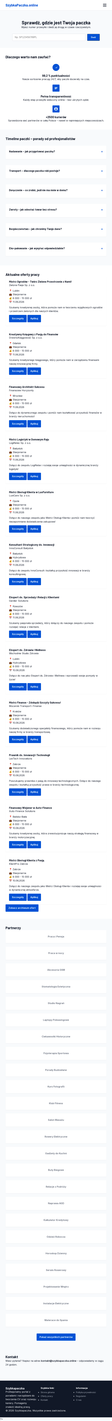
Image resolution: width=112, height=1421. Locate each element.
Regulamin (81, 1396)
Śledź (93, 37)
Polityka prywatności (86, 1392)
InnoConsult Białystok (21, 548)
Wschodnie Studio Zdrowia (23, 653)
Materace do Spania (56, 1320)
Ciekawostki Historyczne (56, 1036)
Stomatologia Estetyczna (56, 986)
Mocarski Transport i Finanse (25, 706)
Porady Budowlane (56, 1070)
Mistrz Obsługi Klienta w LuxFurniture (31, 492)
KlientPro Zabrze (18, 863)
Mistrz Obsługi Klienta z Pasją (26, 860)
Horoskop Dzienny (56, 1253)
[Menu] (104, 5)
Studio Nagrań (56, 1003)
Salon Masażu (56, 1119)
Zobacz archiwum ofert (22, 907)
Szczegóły (18, 318)
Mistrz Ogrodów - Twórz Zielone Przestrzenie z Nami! (40, 281)
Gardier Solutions (18, 600)
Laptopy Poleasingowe (56, 1019)
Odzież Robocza (56, 1236)
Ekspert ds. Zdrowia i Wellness (27, 650)
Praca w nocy (56, 953)
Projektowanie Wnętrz (56, 1286)
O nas (79, 1400)
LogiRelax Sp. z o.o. (20, 442)
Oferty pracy (47, 1396)
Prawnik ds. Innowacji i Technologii (29, 755)
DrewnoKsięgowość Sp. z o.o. (25, 337)
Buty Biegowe (56, 1169)
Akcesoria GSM (56, 969)
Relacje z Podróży (56, 1186)
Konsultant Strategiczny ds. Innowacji (31, 544)
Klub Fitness (56, 1103)
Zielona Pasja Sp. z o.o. (22, 285)
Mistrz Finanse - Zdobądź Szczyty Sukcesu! (35, 702)
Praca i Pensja (56, 936)
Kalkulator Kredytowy (56, 1220)
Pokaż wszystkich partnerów (56, 1337)
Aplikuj (34, 318)
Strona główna (48, 1392)
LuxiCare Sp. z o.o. (19, 495)
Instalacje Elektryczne (56, 1303)
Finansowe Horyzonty (21, 390)
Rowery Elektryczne (56, 1136)
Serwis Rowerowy (56, 1270)
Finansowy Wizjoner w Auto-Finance (30, 807)
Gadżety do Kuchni (56, 1153)
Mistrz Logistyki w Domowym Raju (29, 439)
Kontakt (44, 1400)
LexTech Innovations (20, 758)
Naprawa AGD (56, 1203)
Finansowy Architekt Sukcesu (26, 386)
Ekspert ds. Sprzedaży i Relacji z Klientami (34, 597)
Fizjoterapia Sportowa (56, 1053)
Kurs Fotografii (56, 1086)
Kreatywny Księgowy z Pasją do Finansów (33, 334)
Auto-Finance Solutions (22, 811)
